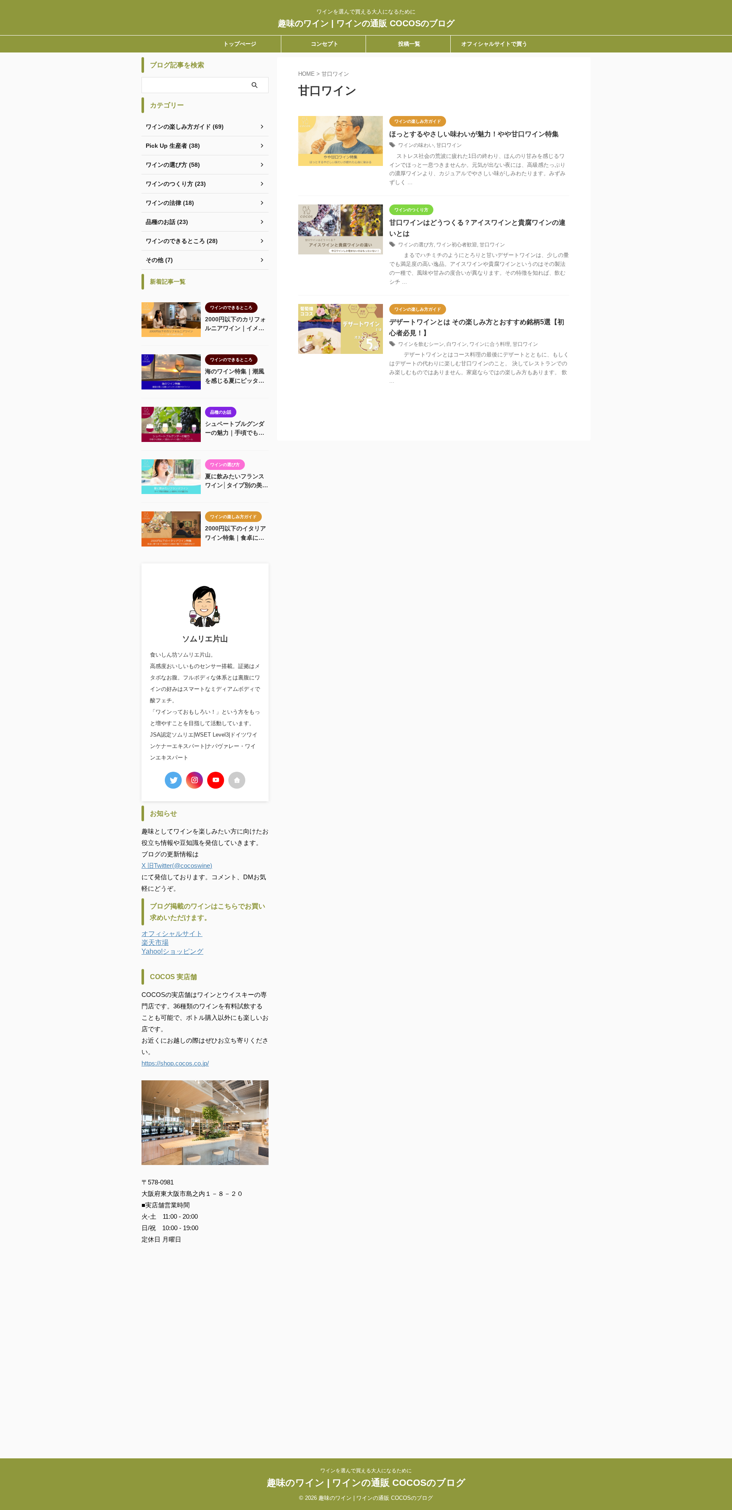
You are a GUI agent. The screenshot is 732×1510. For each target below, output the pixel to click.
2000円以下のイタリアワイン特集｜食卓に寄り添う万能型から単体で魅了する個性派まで (235, 533)
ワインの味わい (416, 145)
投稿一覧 (409, 44)
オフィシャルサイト (171, 933)
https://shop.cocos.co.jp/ (175, 1063)
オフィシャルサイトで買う (494, 44)
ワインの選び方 (416, 245)
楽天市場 (155, 942)
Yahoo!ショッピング (172, 951)
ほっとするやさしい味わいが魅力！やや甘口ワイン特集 (474, 134)
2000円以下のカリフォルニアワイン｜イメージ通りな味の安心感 (235, 324)
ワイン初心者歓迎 (456, 245)
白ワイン (456, 344)
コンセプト (324, 44)
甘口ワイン (449, 145)
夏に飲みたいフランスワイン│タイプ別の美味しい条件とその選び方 (236, 481)
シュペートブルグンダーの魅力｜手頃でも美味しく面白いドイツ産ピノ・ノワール (234, 429)
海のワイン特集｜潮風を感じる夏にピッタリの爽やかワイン (234, 376)
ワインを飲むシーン (421, 344)
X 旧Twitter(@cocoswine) (176, 865)
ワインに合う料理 (489, 344)
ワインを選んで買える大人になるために (366, 1471)
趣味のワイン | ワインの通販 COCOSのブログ (366, 23)
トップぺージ (239, 44)
